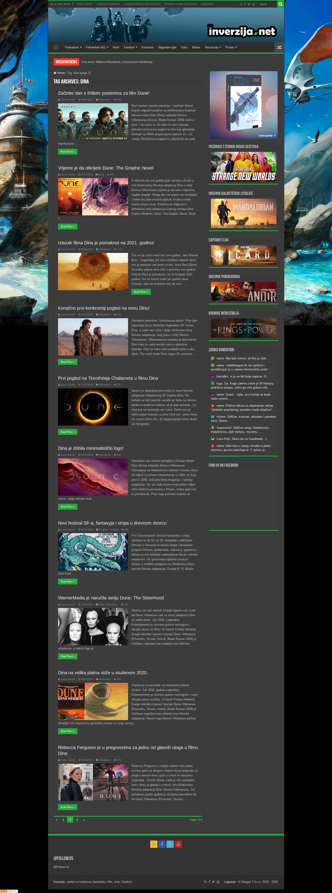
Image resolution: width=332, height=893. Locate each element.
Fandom (129, 47)
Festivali (113, 529)
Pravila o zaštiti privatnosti (180, 4)
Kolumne (147, 47)
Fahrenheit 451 (95, 47)
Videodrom (72, 47)
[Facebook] (244, 4)
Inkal (116, 47)
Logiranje (230, 882)
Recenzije (211, 47)
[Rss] (241, 4)
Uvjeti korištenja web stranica (142, 4)
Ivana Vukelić (68, 99)
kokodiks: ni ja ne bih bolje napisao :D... (243, 376)
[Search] (280, 4)
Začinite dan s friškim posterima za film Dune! (104, 93)
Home (56, 47)
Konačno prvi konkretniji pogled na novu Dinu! (104, 308)
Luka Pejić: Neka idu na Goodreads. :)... (243, 439)
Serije (102, 604)
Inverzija (59, 882)
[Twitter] (249, 4)
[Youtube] (253, 4)
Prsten (229, 47)
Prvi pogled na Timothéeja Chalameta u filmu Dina (108, 378)
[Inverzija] (166, 25)
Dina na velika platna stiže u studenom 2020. (103, 672)
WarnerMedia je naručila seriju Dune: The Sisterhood (111, 597)
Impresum (207, 4)
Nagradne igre (167, 47)
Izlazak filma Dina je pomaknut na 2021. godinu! (106, 242)
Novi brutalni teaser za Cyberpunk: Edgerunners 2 (111, 62)
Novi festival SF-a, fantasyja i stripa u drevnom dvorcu (112, 523)
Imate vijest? (84, 4)
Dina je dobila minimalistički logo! (91, 448)
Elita (184, 47)
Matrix (196, 47)
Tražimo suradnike (108, 4)
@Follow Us (63, 858)
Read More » (68, 151)
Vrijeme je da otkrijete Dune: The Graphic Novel (105, 167)
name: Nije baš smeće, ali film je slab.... (243, 358)
